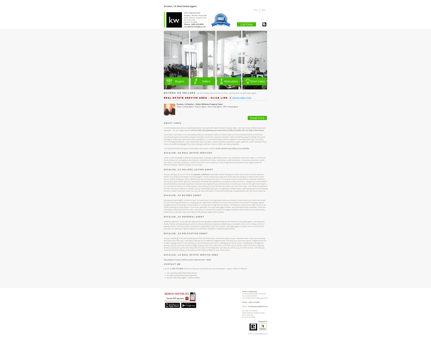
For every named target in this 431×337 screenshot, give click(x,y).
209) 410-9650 (197, 24)
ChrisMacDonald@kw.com (195, 27)
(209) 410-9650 (254, 302)
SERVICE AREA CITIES (241, 97)
